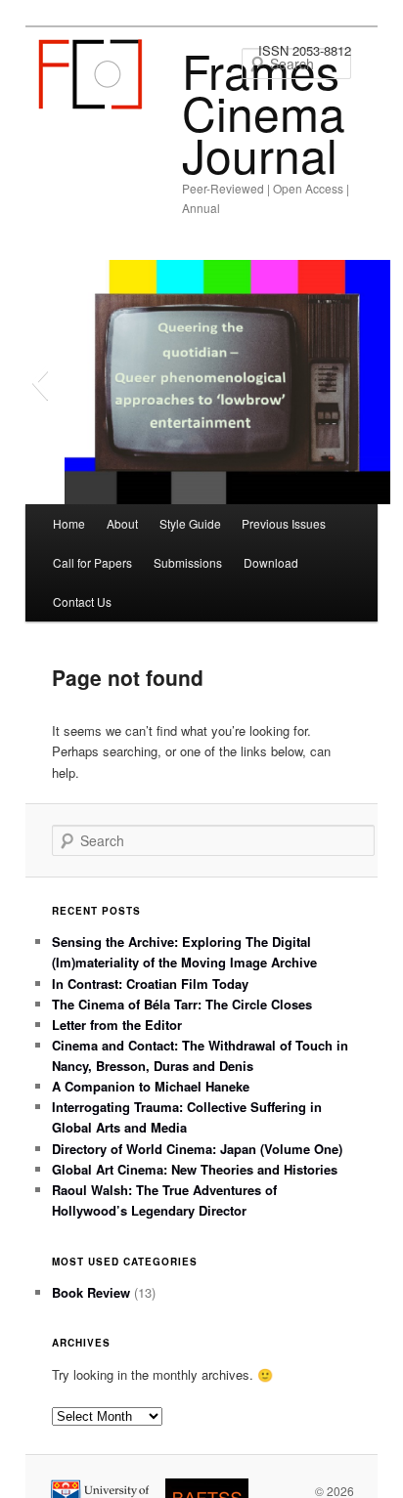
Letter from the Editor (117, 1024)
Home (69, 523)
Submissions (188, 562)
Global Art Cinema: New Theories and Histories (194, 1169)
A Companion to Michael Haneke (150, 1086)
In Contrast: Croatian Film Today (150, 983)
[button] (39, 382)
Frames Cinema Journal (263, 112)
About (122, 523)
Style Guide (190, 523)
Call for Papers (92, 562)
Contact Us (82, 601)
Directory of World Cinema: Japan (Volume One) (197, 1148)
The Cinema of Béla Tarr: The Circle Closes (182, 1004)
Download (271, 562)
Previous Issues (284, 523)
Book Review (91, 1292)
